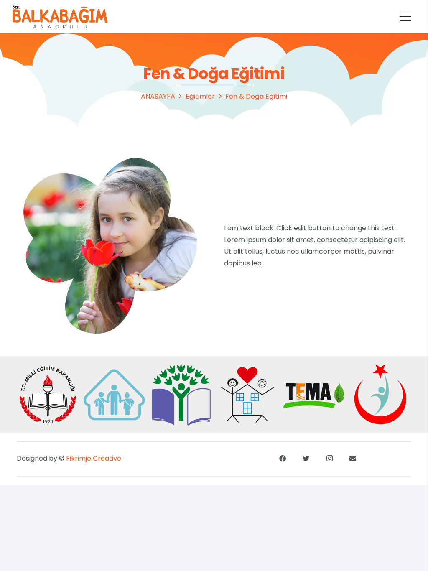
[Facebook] (282, 458)
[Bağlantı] (60, 16)
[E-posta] (352, 458)
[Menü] (405, 16)
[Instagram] (329, 458)
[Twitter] (306, 458)
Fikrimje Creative (93, 458)
